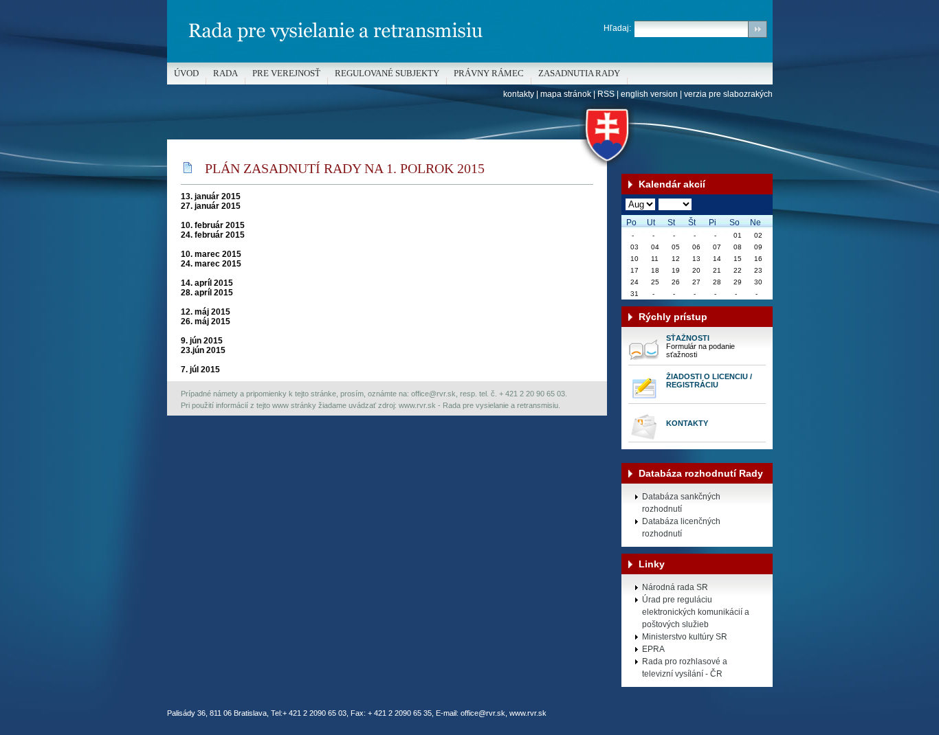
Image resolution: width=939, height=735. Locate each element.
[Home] (470, 60)
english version (649, 94)
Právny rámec (489, 73)
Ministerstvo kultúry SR (684, 637)
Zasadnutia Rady (579, 73)
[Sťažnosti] (643, 362)
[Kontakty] (643, 439)
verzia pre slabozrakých (728, 94)
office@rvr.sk (483, 713)
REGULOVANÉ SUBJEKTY (387, 73)
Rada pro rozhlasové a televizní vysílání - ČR (684, 668)
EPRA (653, 649)
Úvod (186, 73)
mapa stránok (565, 94)
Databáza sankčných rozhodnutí (681, 503)
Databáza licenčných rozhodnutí (681, 528)
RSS (606, 94)
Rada (225, 73)
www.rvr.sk (527, 713)
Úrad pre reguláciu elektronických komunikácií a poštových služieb (695, 612)
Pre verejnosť (286, 73)
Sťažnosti (687, 338)
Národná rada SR (675, 587)
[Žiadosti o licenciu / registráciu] (643, 400)
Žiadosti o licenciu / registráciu (709, 380)
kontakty (518, 94)
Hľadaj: (617, 28)
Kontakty (687, 423)
